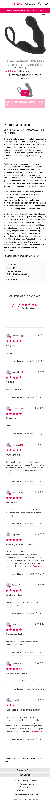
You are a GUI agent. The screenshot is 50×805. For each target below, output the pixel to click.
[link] (17, 71)
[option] (25, 35)
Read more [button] (37, 566)
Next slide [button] (43, 34)
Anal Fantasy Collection (25, 67)
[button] (36, 361)
